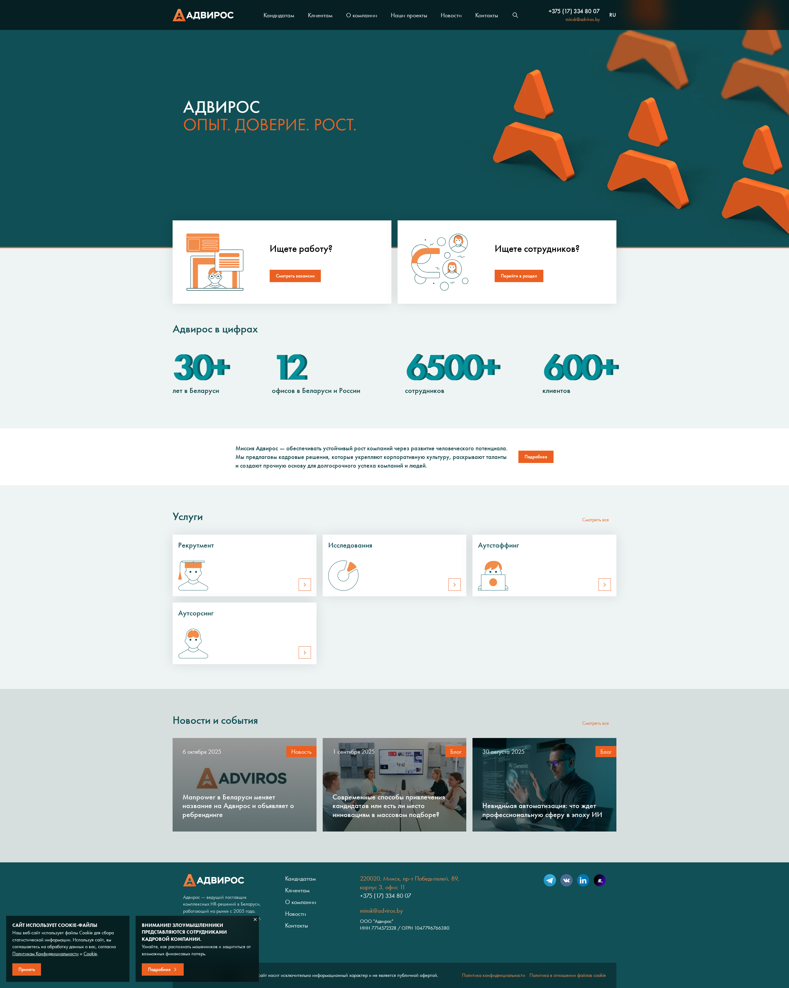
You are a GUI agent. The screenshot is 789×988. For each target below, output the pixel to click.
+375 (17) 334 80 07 (574, 11)
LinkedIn (583, 880)
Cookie (90, 954)
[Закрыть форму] (255, 919)
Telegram (550, 880)
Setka (600, 880)
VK (566, 880)
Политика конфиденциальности (493, 975)
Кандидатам (279, 15)
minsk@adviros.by (583, 19)
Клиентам (320, 15)
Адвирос (203, 15)
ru (612, 15)
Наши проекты (409, 15)
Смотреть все (595, 520)
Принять (26, 969)
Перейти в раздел (519, 276)
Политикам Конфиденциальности (45, 954)
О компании (361, 15)
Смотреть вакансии (295, 276)
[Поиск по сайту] (515, 15)
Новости (451, 15)
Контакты (486, 15)
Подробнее (536, 457)
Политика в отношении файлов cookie (567, 975)
